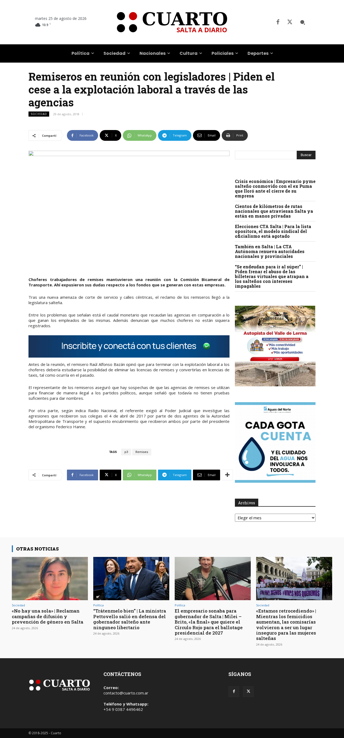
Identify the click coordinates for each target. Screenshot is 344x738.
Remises (141, 452)
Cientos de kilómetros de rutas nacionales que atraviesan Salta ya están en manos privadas (274, 211)
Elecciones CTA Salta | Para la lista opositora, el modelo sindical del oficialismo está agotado (273, 231)
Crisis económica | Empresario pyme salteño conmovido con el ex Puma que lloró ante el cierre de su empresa (275, 188)
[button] (302, 22)
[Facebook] (277, 22)
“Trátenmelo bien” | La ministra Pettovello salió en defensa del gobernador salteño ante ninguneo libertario (129, 619)
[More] (227, 475)
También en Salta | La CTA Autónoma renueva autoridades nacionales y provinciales (269, 251)
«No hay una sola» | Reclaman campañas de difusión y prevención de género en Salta (47, 616)
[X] (289, 22)
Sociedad (39, 114)
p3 (126, 452)
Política (98, 605)
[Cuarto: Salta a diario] (172, 22)
